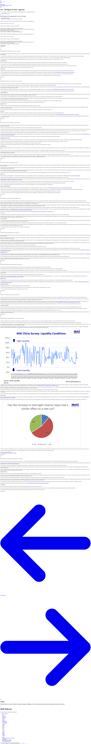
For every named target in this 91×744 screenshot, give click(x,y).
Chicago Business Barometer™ (6, 741)
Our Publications (4, 722)
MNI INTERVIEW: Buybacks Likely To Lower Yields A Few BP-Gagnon (60, 187)
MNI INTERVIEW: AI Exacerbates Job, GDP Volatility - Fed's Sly (63, 89)
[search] (0, 2)
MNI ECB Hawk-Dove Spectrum (6, 740)
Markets (3, 727)
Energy (3, 725)
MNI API (3, 729)
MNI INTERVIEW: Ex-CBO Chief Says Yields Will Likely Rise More (11, 179)
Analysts (3, 720)
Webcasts (3, 734)
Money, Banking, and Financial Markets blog (73, 175)
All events (3, 735)
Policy (3, 726)
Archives (3, 719)
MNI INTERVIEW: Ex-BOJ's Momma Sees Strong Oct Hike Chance (38, 483)
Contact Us (7, 5)
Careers (10, 5)
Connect (1, 5)
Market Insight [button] (2, 4)
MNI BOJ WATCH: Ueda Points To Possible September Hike (9, 463)
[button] (45, 1)
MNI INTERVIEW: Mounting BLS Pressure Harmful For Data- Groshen (68, 114)
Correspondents (4, 721)
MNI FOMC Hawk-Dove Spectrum (7, 739)
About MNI (3, 716)
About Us (4, 5)
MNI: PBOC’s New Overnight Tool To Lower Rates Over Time (48, 385)
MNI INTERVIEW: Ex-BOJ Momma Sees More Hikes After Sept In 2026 (68, 302)
